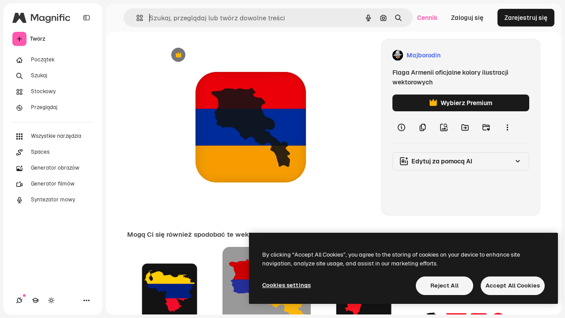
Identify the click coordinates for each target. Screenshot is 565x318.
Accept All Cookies (513, 285)
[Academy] (35, 300)
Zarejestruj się (526, 18)
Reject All (444, 285)
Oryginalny (223, 55)
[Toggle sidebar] (86, 18)
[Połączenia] (19, 300)
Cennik (427, 18)
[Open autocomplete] (136, 18)
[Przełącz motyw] (51, 300)
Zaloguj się (467, 18)
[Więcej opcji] (507, 127)
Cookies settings (286, 285)
